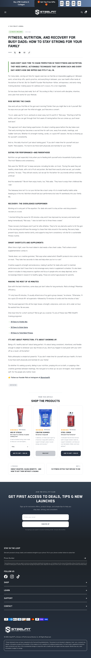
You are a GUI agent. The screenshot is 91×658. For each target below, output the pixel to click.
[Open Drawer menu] (5, 12)
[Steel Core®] (71, 417)
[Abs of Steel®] (20, 417)
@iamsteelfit (45, 378)
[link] (6, 576)
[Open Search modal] (81, 12)
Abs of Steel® (16, 432)
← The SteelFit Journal (15, 26)
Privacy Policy (84, 564)
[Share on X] (15, 53)
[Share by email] (24, 53)
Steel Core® (66, 432)
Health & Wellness (16, 32)
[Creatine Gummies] (45, 417)
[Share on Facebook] (20, 53)
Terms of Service (75, 564)
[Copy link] (29, 53)
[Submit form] (85, 558)
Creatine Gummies (43, 432)
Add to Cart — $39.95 (20, 453)
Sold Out (45, 453)
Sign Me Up (45, 524)
